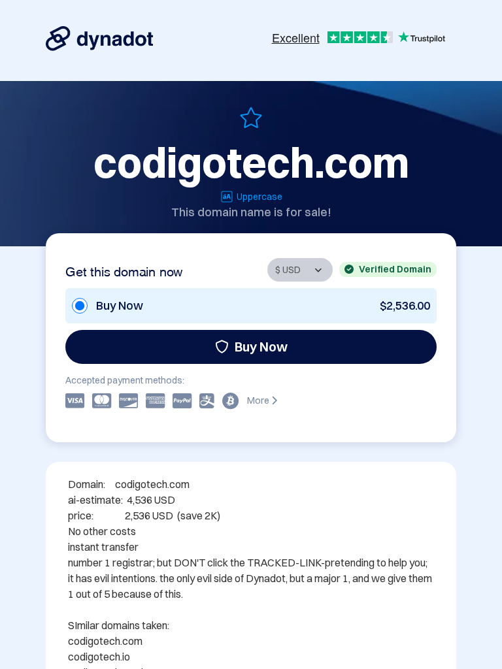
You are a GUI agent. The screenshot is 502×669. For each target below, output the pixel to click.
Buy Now (261, 346)
